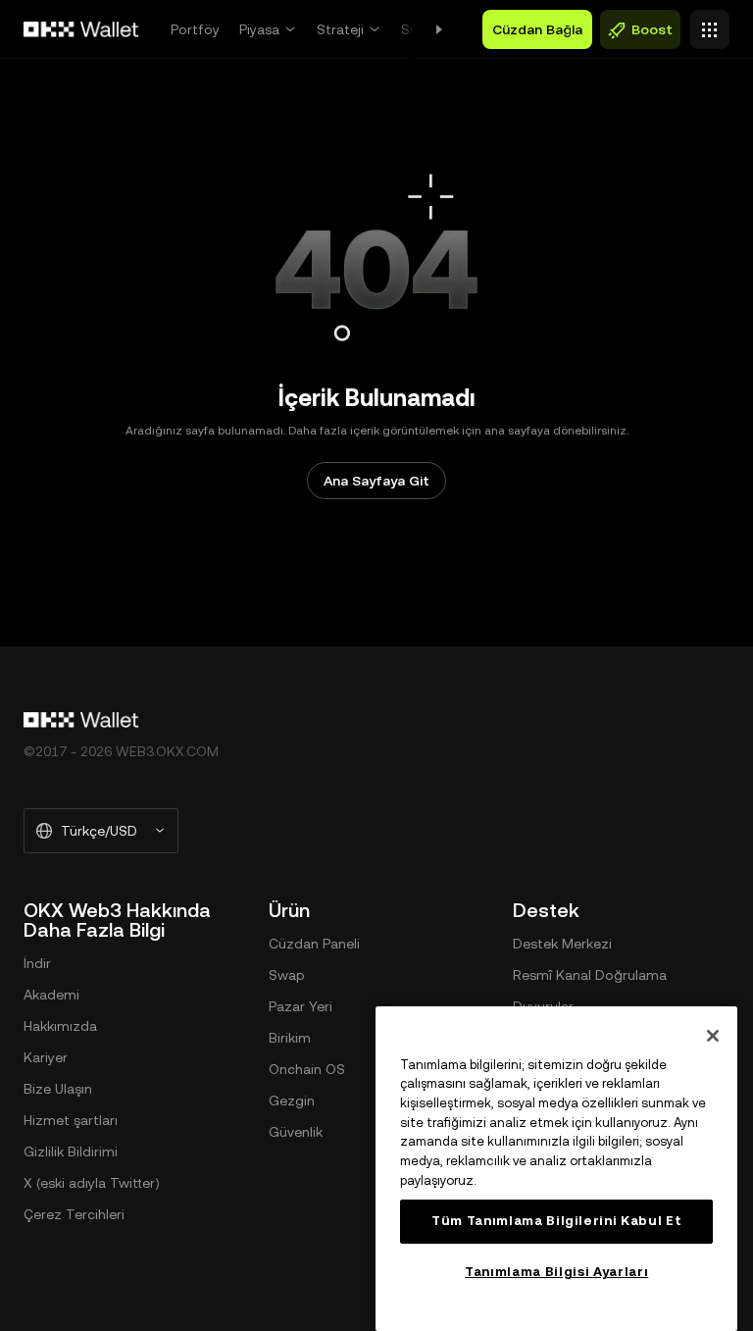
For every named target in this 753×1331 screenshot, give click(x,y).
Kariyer (46, 1057)
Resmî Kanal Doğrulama (590, 975)
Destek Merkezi (562, 943)
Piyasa (259, 29)
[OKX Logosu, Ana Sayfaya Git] (81, 29)
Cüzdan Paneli (314, 943)
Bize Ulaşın (58, 1089)
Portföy (195, 29)
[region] (556, 1168)
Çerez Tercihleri (74, 1214)
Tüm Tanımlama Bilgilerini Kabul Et (556, 1220)
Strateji (340, 29)
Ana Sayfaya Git (376, 480)
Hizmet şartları (71, 1120)
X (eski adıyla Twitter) (92, 1183)
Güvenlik (296, 1132)
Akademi (51, 994)
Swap (287, 975)
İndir (37, 963)
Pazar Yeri (300, 1006)
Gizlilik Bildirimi (71, 1151)
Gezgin (292, 1100)
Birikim (290, 1038)
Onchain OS (307, 1069)
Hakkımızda (60, 1026)
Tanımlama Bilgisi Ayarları (556, 1271)
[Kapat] (712, 1035)
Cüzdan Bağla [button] (537, 29)
